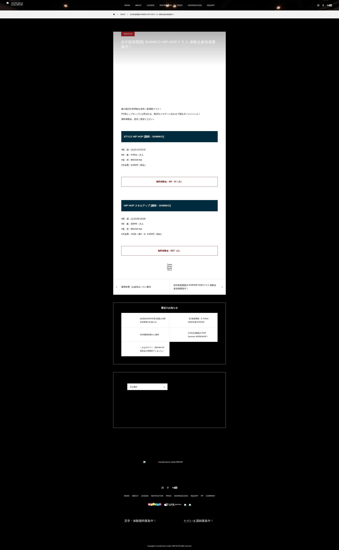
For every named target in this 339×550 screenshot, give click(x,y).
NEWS (127, 5)
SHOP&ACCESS (195, 5)
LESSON (150, 5)
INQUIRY (211, 5)
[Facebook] (323, 5)
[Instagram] (318, 5)
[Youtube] (329, 5)
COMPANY (210, 496)
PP (202, 496)
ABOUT (138, 5)
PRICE (180, 5)
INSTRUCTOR (166, 5)
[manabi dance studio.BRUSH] (16, 5)
